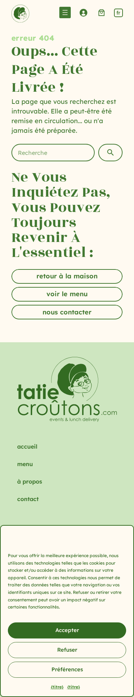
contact (28, 498)
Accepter (67, 630)
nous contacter (67, 312)
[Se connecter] (83, 12)
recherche (110, 152)
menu (25, 464)
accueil (27, 446)
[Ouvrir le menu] (65, 12)
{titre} (57, 687)
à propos (29, 481)
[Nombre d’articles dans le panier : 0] (102, 12)
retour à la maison (67, 276)
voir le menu (67, 294)
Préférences (67, 669)
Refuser (67, 649)
